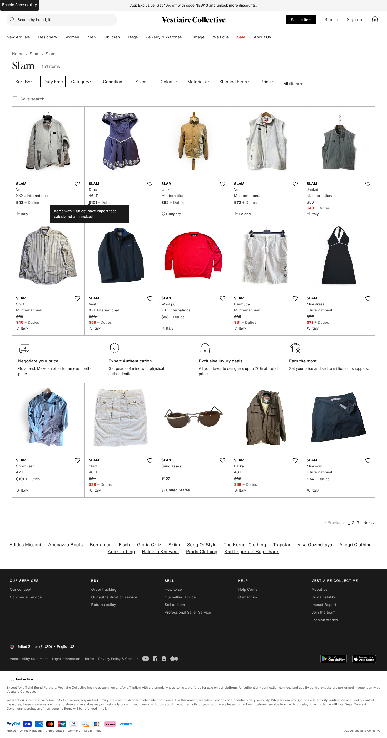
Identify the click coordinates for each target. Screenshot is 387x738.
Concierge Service (26, 597)
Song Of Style (202, 545)
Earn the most (303, 361)
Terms (89, 658)
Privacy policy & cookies (118, 658)
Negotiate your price (38, 361)
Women (72, 37)
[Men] (100, 37)
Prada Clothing (201, 551)
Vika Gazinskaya (314, 545)
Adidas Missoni (25, 545)
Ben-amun (101, 545)
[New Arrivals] (34, 37)
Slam (34, 53)
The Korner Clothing (245, 545)
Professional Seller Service (188, 612)
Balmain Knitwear (160, 551)
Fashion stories (325, 620)
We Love (221, 37)
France (11, 731)
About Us (262, 37)
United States (55, 731)
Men (92, 37)
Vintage (197, 37)
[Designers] (61, 37)
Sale (241, 37)
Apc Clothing (121, 551)
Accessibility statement (29, 658)
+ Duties (31, 202)
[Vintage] (209, 37)
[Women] (83, 37)
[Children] (124, 37)
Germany (74, 731)
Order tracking (103, 589)
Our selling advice (180, 597)
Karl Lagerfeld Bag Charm (252, 551)
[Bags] (142, 37)
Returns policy (103, 605)
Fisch (124, 545)
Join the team (323, 612)
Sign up (354, 19)
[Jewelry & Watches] (186, 37)
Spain (88, 731)
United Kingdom (31, 731)
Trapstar (281, 545)
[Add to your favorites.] (77, 184)
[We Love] (233, 37)
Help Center (248, 589)
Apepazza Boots (65, 545)
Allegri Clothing (355, 545)
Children (112, 37)
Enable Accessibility (19, 5)
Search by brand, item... (38, 19)
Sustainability (323, 597)
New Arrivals (18, 37)
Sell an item (301, 19)
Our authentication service (114, 597)
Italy (98, 731)
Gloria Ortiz (149, 545)
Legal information (66, 658)
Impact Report (324, 605)
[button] (375, 19)
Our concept (20, 589)
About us (319, 589)
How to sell (174, 589)
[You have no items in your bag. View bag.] (375, 19)
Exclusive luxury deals (220, 361)
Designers (47, 37)
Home (17, 53)
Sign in (331, 19)
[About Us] (275, 37)
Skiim (174, 545)
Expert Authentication (130, 361)
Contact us (247, 597)
